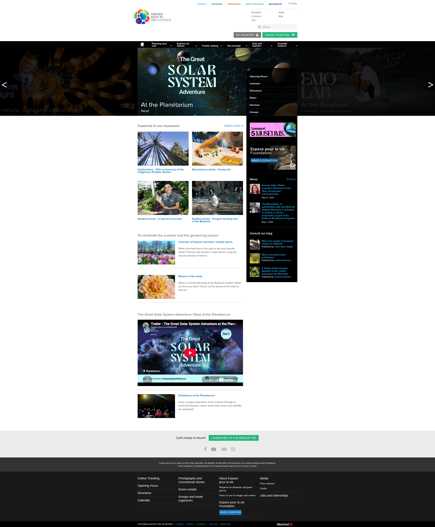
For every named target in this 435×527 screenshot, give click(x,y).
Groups (254, 112)
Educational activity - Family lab (211, 169)
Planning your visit (159, 44)
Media (281, 12)
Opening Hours (258, 76)
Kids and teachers (257, 44)
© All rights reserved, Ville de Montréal (155, 524)
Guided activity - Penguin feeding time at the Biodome (215, 220)
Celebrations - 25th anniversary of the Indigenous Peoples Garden (161, 171)
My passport (245, 35)
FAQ (253, 20)
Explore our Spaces (183, 44)
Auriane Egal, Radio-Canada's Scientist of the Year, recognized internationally (276, 189)
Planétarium (275, 4)
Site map (214, 524)
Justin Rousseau (283, 260)
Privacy (190, 524)
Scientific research (282, 44)
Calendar (255, 83)
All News (291, 179)
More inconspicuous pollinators (274, 256)
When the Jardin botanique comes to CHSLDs (277, 242)
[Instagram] (233, 448)
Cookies (180, 524)
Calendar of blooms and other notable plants (205, 242)
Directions (256, 90)
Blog (281, 16)
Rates (253, 97)
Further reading (210, 46)
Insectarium (234, 4)
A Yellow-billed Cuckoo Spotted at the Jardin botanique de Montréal (275, 271)
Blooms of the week (190, 276)
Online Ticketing (277, 35)
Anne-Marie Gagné (284, 247)
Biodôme (202, 4)
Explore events (232, 125)
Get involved (233, 46)
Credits (263, 488)
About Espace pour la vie (228, 480)
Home (142, 44)
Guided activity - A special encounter (160, 219)
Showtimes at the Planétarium (196, 395)
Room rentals (187, 489)
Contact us (256, 16)
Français (293, 3)
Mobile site (226, 524)
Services (255, 105)
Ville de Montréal (285, 524)
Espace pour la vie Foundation (231, 504)
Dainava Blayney (283, 277)
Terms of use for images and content (237, 495)
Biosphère (217, 4)
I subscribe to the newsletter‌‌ (233, 438)
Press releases (267, 483)
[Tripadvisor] (224, 448)
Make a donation (230, 512)
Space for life (152, 27)
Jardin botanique (255, 4)
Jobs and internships (274, 495)
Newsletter (256, 12)
